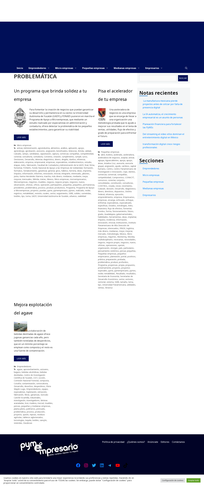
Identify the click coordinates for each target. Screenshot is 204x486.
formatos (18, 170)
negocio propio (62, 182)
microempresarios (78, 179)
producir (49, 187)
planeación (115, 256)
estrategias (122, 205)
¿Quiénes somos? (136, 441)
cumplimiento (68, 156)
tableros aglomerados (33, 417)
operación (45, 184)
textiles (17, 196)
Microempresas (21, 182)
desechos (28, 386)
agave (19, 369)
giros (58, 170)
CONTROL (102, 186)
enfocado (120, 200)
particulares (129, 248)
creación (57, 156)
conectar (17, 156)
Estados (112, 205)
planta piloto (19, 409)
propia (121, 265)
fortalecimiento (30, 170)
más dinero (57, 176)
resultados (131, 273)
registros (18, 193)
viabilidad (82, 196)
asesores (40, 151)
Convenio (48, 156)
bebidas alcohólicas (30, 372)
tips (23, 196)
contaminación (28, 383)
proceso (41, 187)
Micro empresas (64, 68)
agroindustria (44, 148)
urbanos (73, 196)
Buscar (183, 78)
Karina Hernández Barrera (31, 176)
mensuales (27, 179)
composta (44, 380)
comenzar (64, 153)
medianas (67, 176)
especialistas (61, 162)
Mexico (50, 179)
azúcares (44, 369)
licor (26, 403)
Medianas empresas (125, 68)
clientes (131, 171)
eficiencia (81, 159)
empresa (29, 162)
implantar (132, 217)
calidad (88, 151)
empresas (50, 162)
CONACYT (129, 177)
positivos (131, 256)
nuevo (81, 182)
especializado (125, 202)
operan (121, 245)
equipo (45, 389)
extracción (42, 392)
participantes (56, 184)
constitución (116, 183)
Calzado (17, 153)
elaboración (19, 162)
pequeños (77, 184)
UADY (34, 196)
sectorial (101, 282)
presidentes (19, 187)
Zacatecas (27, 423)
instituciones (121, 222)
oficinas (29, 184)
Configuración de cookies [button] (172, 480)
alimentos (55, 148)
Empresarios (152, 68)
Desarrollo (29, 159)
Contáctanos (178, 441)
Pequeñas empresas (93, 68)
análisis (64, 148)
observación (19, 184)
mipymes (33, 182)
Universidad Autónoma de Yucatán (53, 196)
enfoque (129, 200)
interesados (113, 228)
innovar (57, 173)
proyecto (34, 190)
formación (88, 168)
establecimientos (76, 162)
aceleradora (128, 154)
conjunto (120, 180)
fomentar (18, 168)
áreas (100, 163)
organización (103, 248)
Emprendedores (37, 68)
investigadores (33, 400)
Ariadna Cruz (109, 163)
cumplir (78, 156)
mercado (102, 234)
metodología (113, 234)
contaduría (38, 156)
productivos (60, 187)
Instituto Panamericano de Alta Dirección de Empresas (117, 225)
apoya (122, 160)
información (27, 173)
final (86, 165)
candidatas (34, 153)
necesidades (129, 239)
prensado (40, 409)
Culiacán (101, 188)
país (120, 248)
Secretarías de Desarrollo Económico (115, 277)
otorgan (114, 248)
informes (38, 173)
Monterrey (122, 236)
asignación (50, 151)
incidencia (110, 219)
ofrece (36, 184)
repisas (33, 414)
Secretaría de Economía (108, 276)
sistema (110, 282)
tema (130, 282)
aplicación (72, 148)
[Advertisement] (102, 42)
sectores (129, 279)
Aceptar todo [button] (193, 480)
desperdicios (39, 386)
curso (84, 156)
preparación (111, 259)
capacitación (45, 153)
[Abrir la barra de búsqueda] (186, 68)
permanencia (88, 184)
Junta (16, 176)
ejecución (119, 194)
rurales (46, 193)
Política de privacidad (113, 441)
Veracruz (109, 287)
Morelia (131, 236)
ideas (79, 170)
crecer (118, 186)
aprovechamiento (31, 369)
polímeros (30, 409)
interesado (76, 173)
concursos (102, 180)
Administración (30, 148)
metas (43, 179)
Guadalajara (109, 214)
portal (123, 256)
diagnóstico (48, 159)
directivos (109, 191)
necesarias (118, 239)
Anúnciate (153, 441)
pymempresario (60, 190)
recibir (87, 190)
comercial (112, 174)
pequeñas (67, 184)
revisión (38, 193)
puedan (43, 190)
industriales (35, 397)
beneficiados (62, 151)
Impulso (17, 173)
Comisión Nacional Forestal (26, 380)
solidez (77, 193)
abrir (103, 154)
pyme (49, 190)
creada (111, 186)
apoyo (81, 148)
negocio (50, 182)
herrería (72, 170)
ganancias (35, 394)
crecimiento (127, 186)
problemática (31, 187)
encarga (111, 200)
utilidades (131, 284)
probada (121, 259)
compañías (74, 153)
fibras (27, 394)
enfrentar (102, 202)
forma (108, 211)
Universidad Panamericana (114, 284)
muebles (42, 182)
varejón (43, 420)
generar (51, 170)
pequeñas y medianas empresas (35, 406)
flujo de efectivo (115, 208)
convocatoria (42, 383)
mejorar (17, 179)
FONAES (27, 168)
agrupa (101, 160)
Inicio (20, 68)
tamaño (123, 282)
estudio (88, 162)
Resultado (120, 273)
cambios (125, 166)
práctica (101, 259)
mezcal (40, 403)
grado (100, 214)
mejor (85, 176)
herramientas (115, 217)
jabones (85, 173)
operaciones (111, 245)
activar (19, 148)
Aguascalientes (112, 160)
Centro (110, 169)
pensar (123, 251)
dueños (72, 159)
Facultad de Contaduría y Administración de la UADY (60, 165)
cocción (41, 377)
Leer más (21, 137)
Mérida (36, 179)
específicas (103, 205)
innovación (48, 173)
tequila (28, 420)
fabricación (31, 165)
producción (40, 411)
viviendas (18, 423)
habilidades (103, 217)
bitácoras (73, 151)
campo (25, 153)
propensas (113, 265)
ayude (118, 166)
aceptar (124, 157)
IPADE (122, 228)
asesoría (120, 163)
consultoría (27, 156)
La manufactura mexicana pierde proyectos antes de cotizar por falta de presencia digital (162, 104)
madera (32, 403)
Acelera (109, 154)
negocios (74, 182)
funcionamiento (120, 211)
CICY (35, 377)
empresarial (39, 162)
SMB (71, 193)
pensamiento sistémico (108, 251)
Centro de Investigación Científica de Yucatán (29, 376)
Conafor (17, 383)
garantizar (42, 170)
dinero (58, 159)
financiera (102, 208)
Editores (165, 441)
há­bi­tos (64, 170)
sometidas (86, 193)
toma (28, 196)
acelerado (118, 154)
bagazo (17, 372)
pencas (17, 406)
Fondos (101, 211)
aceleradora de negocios (109, 157)
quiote (26, 414)
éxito (23, 165)
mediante (77, 176)
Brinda (81, 151)
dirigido (65, 159)
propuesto (130, 265)
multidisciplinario (105, 239)
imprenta (87, 170)
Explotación (31, 392)
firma (92, 165)
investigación (19, 400)
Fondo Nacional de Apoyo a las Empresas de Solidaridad (57, 168)
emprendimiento (105, 197)
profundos (123, 262)
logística (130, 228)
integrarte (65, 173)
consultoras (128, 183)
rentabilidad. (28, 193)
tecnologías (19, 420)
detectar (38, 159)
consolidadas (104, 183)
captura (55, 153)
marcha (47, 176)
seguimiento (62, 193)
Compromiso (118, 177)
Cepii (125, 171)
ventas (101, 287)
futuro (130, 211)
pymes (72, 190)
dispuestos (119, 191)
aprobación (30, 151)
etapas (17, 165)
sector (52, 193)
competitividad (86, 153)
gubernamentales (124, 214)
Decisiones (19, 159)
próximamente (104, 268)
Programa (70, 187)
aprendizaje (19, 151)
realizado (80, 190)
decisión (110, 188)
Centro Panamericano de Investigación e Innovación (117, 170)
